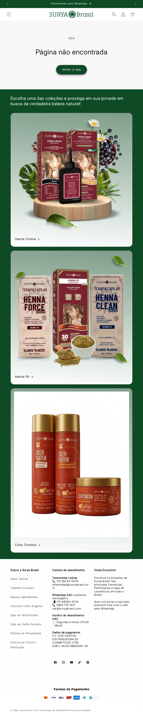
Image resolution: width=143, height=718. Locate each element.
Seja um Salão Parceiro (26, 624)
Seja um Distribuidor (24, 615)
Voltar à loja (71, 69)
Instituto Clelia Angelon (26, 606)
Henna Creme (25, 239)
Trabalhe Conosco (22, 588)
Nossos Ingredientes (24, 597)
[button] (8, 14)
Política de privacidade (77, 710)
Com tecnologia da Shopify (49, 710)
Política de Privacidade (25, 633)
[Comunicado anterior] (7, 4)
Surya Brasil (27, 710)
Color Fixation (25, 545)
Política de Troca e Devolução (23, 645)
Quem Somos (19, 579)
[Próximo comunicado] (136, 4)
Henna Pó (22, 376)
